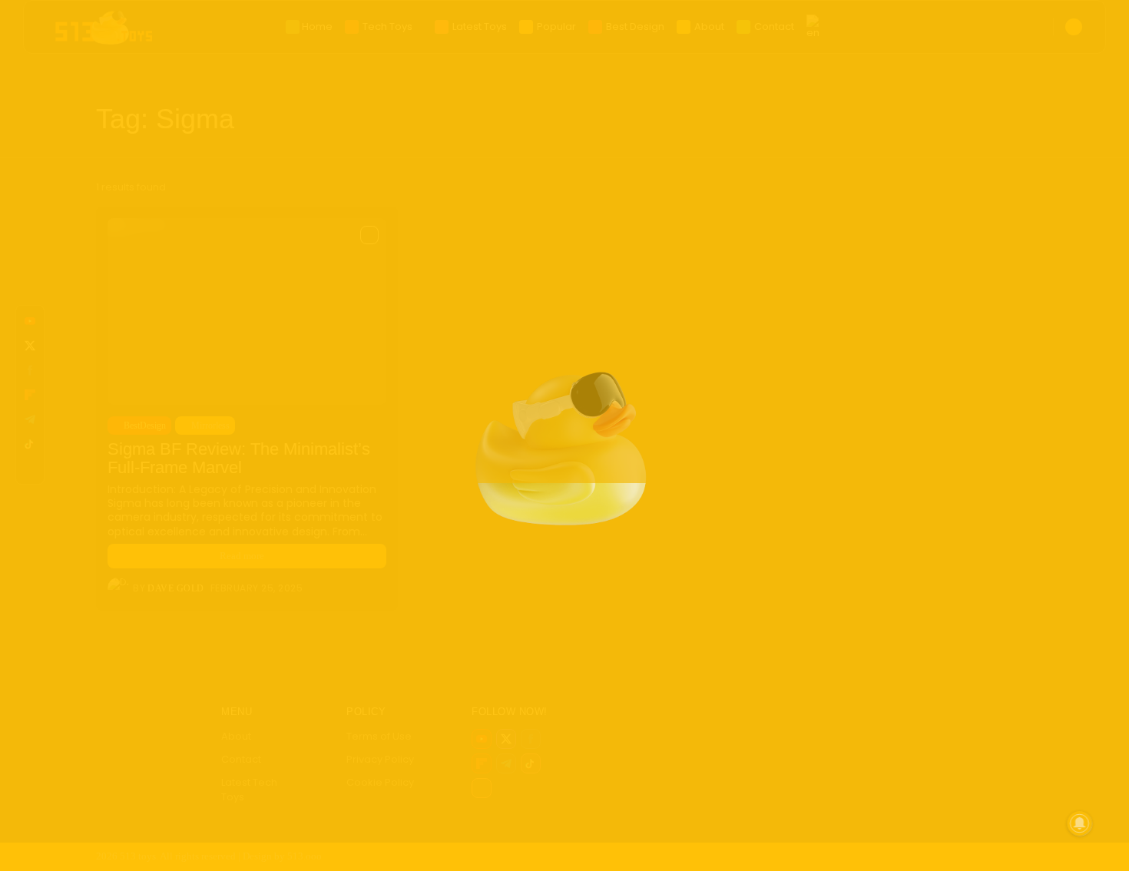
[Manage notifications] (1080, 823)
